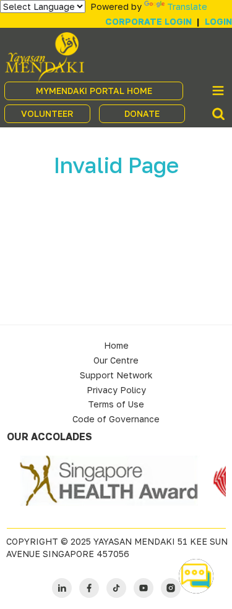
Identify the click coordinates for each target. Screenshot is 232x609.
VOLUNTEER (47, 113)
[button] (196, 576)
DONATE (142, 113)
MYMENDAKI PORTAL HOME (94, 90)
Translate (187, 6)
